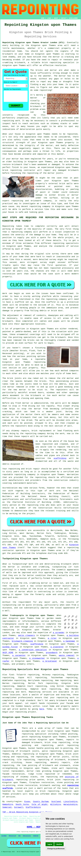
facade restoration (13, 774)
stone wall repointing (64, 768)
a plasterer (57, 647)
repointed (55, 268)
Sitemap (4, 836)
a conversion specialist (33, 650)
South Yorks (22, 804)
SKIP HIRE (7, 653)
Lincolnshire (70, 802)
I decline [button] (59, 844)
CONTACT (64, 18)
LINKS (49, 18)
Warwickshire (70, 804)
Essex (27, 802)
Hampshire (7, 804)
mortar (62, 76)
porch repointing (31, 737)
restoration (33, 570)
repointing (55, 63)
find (11, 675)
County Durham (41, 802)
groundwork (51, 653)
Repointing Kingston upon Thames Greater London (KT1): (33, 43)
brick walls (65, 184)
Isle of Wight (39, 804)
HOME (42, 18)
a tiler (52, 638)
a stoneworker (37, 658)
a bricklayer (50, 661)
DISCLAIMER (73, 18)
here (41, 709)
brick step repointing (57, 742)
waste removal (67, 655)
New (19, 836)
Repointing (8, 226)
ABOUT (56, 18)
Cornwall (18, 807)
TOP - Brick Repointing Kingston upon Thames (27, 812)
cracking (7, 412)
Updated (35, 836)
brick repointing (12, 170)
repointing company (39, 206)
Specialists (27, 836)
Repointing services (40, 692)
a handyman (69, 641)
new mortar (20, 390)
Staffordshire (33, 807)
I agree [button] (49, 844)
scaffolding (60, 458)
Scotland (56, 802)
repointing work (11, 121)
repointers (62, 390)
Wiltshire (55, 804)
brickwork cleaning (22, 641)
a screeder (59, 633)
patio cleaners (26, 635)
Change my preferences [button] (56, 848)
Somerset (7, 807)
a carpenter (19, 655)
